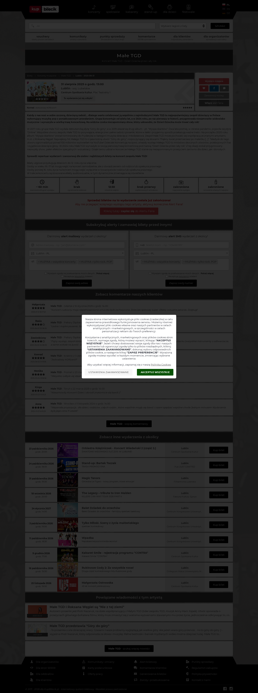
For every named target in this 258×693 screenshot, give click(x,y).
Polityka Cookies (161, 364)
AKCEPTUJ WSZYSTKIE (155, 372)
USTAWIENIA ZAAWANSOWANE (108, 372)
